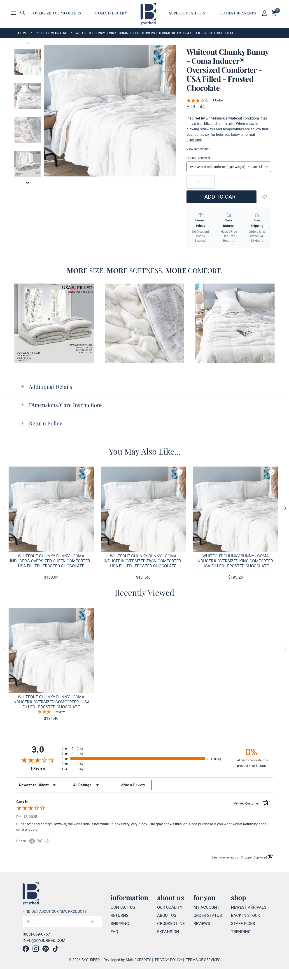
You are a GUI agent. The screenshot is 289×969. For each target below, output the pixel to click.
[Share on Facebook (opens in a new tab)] (32, 841)
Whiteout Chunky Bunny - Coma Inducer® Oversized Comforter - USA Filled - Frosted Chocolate (155, 33)
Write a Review (133, 785)
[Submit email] (92, 922)
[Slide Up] (27, 43)
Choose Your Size (198, 158)
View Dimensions (198, 149)
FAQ (114, 931)
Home (22, 33)
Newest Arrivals (248, 907)
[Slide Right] (285, 508)
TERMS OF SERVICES (203, 960)
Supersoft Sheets (187, 12)
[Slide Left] (3, 508)
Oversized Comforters (57, 12)
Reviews (201, 923)
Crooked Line (171, 923)
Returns (119, 915)
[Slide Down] (27, 182)
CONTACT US (123, 907)
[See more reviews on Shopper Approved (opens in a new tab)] (47, 841)
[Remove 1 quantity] (190, 182)
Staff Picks (243, 923)
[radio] (144, 748)
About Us (166, 915)
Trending (241, 931)
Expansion (168, 931)
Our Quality (169, 907)
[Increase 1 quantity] (211, 182)
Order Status (207, 915)
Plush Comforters (51, 33)
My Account (206, 907)
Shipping (120, 923)
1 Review (218, 100)
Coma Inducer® (111, 12)
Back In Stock (245, 915)
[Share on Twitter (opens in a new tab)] (39, 841)
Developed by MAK (118, 960)
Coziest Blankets (238, 12)
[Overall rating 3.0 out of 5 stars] (197, 100)
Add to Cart (221, 197)
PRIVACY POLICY (168, 960)
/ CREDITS (142, 960)
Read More (194, 140)
